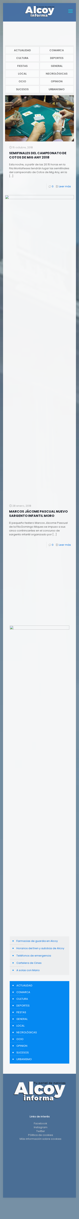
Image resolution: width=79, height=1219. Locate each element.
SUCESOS (22, 89)
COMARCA (56, 50)
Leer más (65, 186)
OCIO (22, 81)
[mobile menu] (70, 11)
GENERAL (57, 66)
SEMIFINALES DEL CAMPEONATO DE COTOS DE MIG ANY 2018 (37, 155)
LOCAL (22, 74)
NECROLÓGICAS (56, 74)
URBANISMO (57, 89)
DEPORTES (56, 58)
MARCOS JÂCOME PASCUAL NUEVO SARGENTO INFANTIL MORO (38, 513)
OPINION (57, 81)
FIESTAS (22, 66)
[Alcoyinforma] (39, 11)
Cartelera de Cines (29, 963)
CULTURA (22, 58)
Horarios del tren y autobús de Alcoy (40, 948)
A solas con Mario (28, 970)
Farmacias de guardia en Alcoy (37, 941)
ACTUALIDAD (22, 50)
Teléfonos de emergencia (33, 956)
